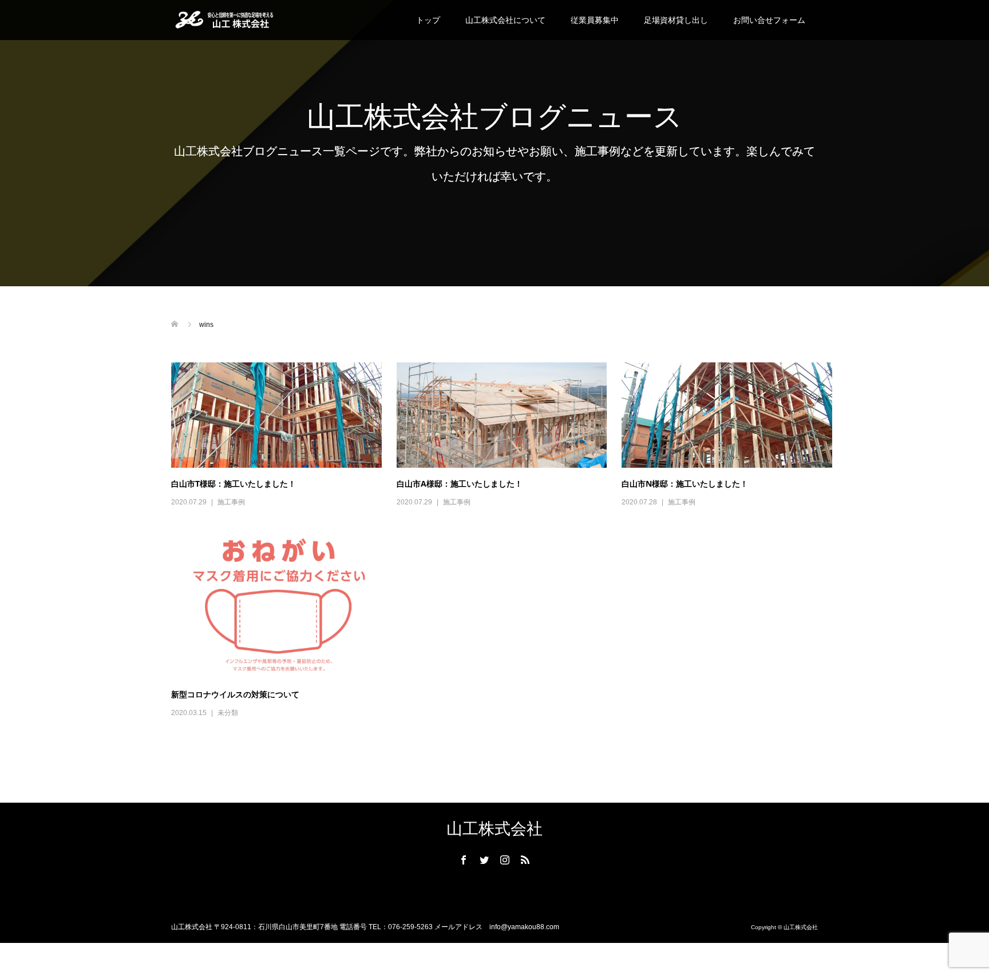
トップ (428, 20)
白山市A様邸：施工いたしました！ (460, 483)
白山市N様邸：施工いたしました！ (685, 483)
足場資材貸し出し (676, 20)
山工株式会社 (494, 829)
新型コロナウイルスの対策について (235, 694)
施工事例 (231, 502)
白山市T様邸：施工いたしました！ (233, 483)
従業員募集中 (595, 20)
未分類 (227, 713)
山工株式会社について (505, 20)
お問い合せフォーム (769, 20)
